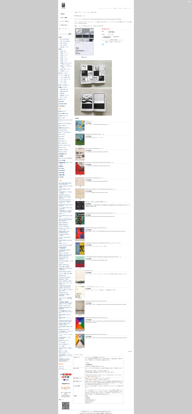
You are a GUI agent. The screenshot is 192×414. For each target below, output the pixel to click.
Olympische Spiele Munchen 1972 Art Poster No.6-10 (96, 301)
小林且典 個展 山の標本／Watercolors (64, 295)
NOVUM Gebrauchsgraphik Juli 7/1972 (93, 134)
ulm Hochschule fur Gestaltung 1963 (92, 177)
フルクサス (62, 138)
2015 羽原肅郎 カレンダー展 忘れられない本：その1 (65, 332)
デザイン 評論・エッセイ (65, 79)
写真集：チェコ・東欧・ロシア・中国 (66, 66)
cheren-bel (61, 262)
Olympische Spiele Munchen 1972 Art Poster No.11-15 (96, 334)
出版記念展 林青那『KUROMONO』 (62, 248)
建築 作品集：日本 (64, 89)
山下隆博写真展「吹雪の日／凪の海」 (65, 327)
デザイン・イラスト (64, 73)
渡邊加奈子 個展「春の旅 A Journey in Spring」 (64, 324)
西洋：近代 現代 (63, 43)
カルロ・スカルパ (63, 151)
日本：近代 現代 (63, 45)
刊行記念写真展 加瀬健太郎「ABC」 (65, 202)
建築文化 (61, 166)
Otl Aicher (87, 121)
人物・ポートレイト (64, 115)
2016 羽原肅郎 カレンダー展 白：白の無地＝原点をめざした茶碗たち (65, 311)
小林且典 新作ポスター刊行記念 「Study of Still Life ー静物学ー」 (65, 211)
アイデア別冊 (62, 160)
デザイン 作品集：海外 (65, 77)
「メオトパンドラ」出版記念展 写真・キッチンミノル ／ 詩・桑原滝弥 (65, 298)
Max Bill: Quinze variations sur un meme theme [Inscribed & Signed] (99, 189)
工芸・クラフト (63, 99)
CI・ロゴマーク (63, 125)
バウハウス (62, 136)
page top (130, 351)
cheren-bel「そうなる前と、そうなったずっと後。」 (65, 229)
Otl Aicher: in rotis (88, 270)
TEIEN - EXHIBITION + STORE (65, 281)
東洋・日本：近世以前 (64, 41)
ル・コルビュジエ (63, 143)
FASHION (62, 101)
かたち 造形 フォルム (64, 113)
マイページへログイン (108, 8)
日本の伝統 (62, 172)
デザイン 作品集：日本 (65, 75)
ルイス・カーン (63, 147)
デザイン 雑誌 (63, 81)
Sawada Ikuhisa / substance (64, 277)
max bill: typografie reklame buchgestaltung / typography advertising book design (101, 256)
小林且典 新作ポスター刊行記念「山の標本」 (65, 192)
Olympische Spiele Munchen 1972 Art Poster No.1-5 (95, 227)
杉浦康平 (61, 156)
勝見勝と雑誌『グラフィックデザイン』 (66, 163)
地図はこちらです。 (106, 360)
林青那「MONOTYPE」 (64, 222)
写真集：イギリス (64, 61)
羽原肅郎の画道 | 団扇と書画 (64, 285)
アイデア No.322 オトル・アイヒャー (93, 286)
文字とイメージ (63, 111)
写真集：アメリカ (64, 53)
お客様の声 (125, 8)
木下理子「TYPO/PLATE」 (64, 226)
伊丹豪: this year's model (64, 329)
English (189, 1)
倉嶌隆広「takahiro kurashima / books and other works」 (65, 255)
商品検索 (66, 32)
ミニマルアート (63, 140)
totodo (59, 0)
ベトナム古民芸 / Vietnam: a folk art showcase (65, 208)
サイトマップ (131, 8)
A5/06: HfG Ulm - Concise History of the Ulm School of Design (98, 162)
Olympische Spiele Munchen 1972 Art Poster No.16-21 (96, 317)
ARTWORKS (62, 106)
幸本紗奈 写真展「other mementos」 (63, 258)
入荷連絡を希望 (116, 36)
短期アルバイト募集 (63, 351)
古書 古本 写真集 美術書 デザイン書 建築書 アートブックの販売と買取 (97, 3)
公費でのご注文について (64, 352)
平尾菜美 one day (62, 275)
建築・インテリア (63, 87)
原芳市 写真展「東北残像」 (64, 266)
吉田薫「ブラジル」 (63, 243)
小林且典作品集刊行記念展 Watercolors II (64, 251)
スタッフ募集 (61, 346)
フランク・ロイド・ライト (65, 145)
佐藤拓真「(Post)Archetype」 (65, 287)
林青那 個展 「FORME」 (64, 279)
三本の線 (61, 177)
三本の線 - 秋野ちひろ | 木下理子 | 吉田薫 (66, 187)
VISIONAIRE (62, 170)
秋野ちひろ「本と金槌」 (64, 253)
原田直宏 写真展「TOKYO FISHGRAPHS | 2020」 (64, 232)
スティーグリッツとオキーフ (65, 123)
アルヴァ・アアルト (64, 149)
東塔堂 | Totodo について (64, 340)
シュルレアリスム (63, 130)
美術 (61, 37)
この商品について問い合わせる (114, 41)
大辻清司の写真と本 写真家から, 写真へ (66, 349)
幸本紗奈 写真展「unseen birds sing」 (65, 241)
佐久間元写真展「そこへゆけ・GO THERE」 (65, 338)
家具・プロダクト (64, 97)
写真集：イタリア (64, 59)
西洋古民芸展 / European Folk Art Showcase (65, 205)
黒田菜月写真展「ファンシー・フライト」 (65, 318)
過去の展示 (61, 364)
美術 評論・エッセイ (64, 47)
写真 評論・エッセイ (64, 71)
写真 (61, 49)
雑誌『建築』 (62, 174)
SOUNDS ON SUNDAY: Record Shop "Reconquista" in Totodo (65, 321)
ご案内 (60, 180)
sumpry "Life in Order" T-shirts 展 (65, 245)
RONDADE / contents (63, 292)
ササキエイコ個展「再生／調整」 (65, 273)
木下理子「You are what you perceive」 (64, 238)
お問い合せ (120, 8)
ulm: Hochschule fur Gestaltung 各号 (92, 148)
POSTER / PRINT (63, 103)
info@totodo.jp (88, 402)
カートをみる (100, 8)
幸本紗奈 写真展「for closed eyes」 (64, 190)
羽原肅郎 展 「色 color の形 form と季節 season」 (65, 269)
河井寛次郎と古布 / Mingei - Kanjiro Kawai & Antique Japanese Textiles (64, 360)
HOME (75, 12)
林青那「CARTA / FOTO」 (64, 264)
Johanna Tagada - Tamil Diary (65, 271)
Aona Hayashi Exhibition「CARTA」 (64, 235)
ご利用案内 (115, 8)
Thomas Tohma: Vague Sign (64, 199)
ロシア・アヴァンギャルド (65, 132)
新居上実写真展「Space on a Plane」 (65, 315)
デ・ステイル (62, 134)
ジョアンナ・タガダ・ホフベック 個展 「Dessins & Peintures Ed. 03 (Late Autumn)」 (65, 219)
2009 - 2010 (61, 366)
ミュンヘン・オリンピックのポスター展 (65, 335)
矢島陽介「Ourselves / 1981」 (65, 305)
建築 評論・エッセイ (64, 95)
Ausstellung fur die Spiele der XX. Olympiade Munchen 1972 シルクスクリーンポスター (103, 242)
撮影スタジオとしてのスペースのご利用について (65, 283)
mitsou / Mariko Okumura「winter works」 (65, 216)
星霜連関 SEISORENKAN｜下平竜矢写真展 (65, 308)
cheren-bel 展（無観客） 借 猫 (66, 260)
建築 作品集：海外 (64, 91)
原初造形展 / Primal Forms (64, 195)
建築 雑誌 (62, 93)
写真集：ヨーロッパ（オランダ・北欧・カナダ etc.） (66, 63)
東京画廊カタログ (63, 153)
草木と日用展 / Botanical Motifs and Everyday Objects (65, 184)
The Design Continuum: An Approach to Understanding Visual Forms (99, 213)
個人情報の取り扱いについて (87, 411)
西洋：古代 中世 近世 (64, 39)
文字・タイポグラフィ (64, 85)
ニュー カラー (62, 117)
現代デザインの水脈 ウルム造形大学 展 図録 (94, 201)
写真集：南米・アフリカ (65, 69)
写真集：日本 (63, 51)
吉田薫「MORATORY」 (64, 224)
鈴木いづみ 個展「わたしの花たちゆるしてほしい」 (66, 290)
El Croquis (62, 168)
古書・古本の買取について (64, 344)
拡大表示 (85, 57)
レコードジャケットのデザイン (66, 158)
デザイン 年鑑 (63, 83)
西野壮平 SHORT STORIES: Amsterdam (65, 197)
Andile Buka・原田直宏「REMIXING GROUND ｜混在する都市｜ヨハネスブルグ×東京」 (65, 302)
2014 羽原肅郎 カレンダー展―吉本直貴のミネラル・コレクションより (65, 356)
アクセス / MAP (62, 342)
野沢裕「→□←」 (62, 213)
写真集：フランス (64, 55)
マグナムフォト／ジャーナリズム (66, 120)
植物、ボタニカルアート (65, 127)
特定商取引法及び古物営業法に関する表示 (102, 411)
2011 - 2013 (61, 368)
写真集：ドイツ (63, 57)
